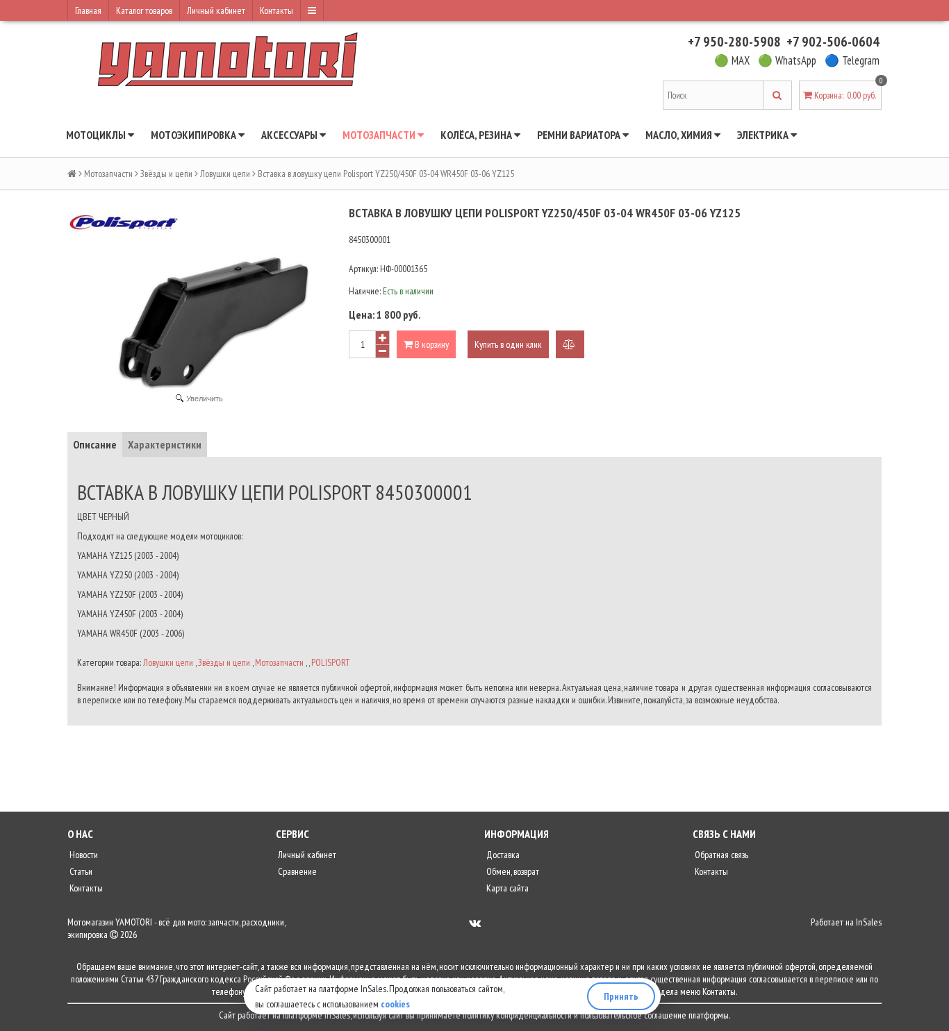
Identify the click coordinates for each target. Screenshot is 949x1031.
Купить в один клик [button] (508, 344)
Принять (621, 996)
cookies (395, 1004)
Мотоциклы (97, 135)
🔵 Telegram (852, 60)
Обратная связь (720, 854)
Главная (88, 10)
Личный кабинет (216, 10)
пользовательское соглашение (633, 1015)
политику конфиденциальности (517, 1015)
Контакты (276, 10)
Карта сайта (506, 888)
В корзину (431, 344)
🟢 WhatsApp (787, 60)
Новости (82, 854)
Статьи (79, 871)
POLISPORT (330, 662)
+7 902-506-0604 (833, 42)
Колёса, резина (477, 135)
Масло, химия (679, 135)
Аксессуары (290, 135)
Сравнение (296, 871)
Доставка (502, 854)
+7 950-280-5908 (734, 42)
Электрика (764, 135)
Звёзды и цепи (166, 173)
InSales (869, 922)
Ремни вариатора (579, 135)
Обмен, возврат (511, 871)
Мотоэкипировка (194, 135)
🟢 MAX (732, 60)
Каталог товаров (144, 10)
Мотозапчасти (380, 135)
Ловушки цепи (225, 173)
